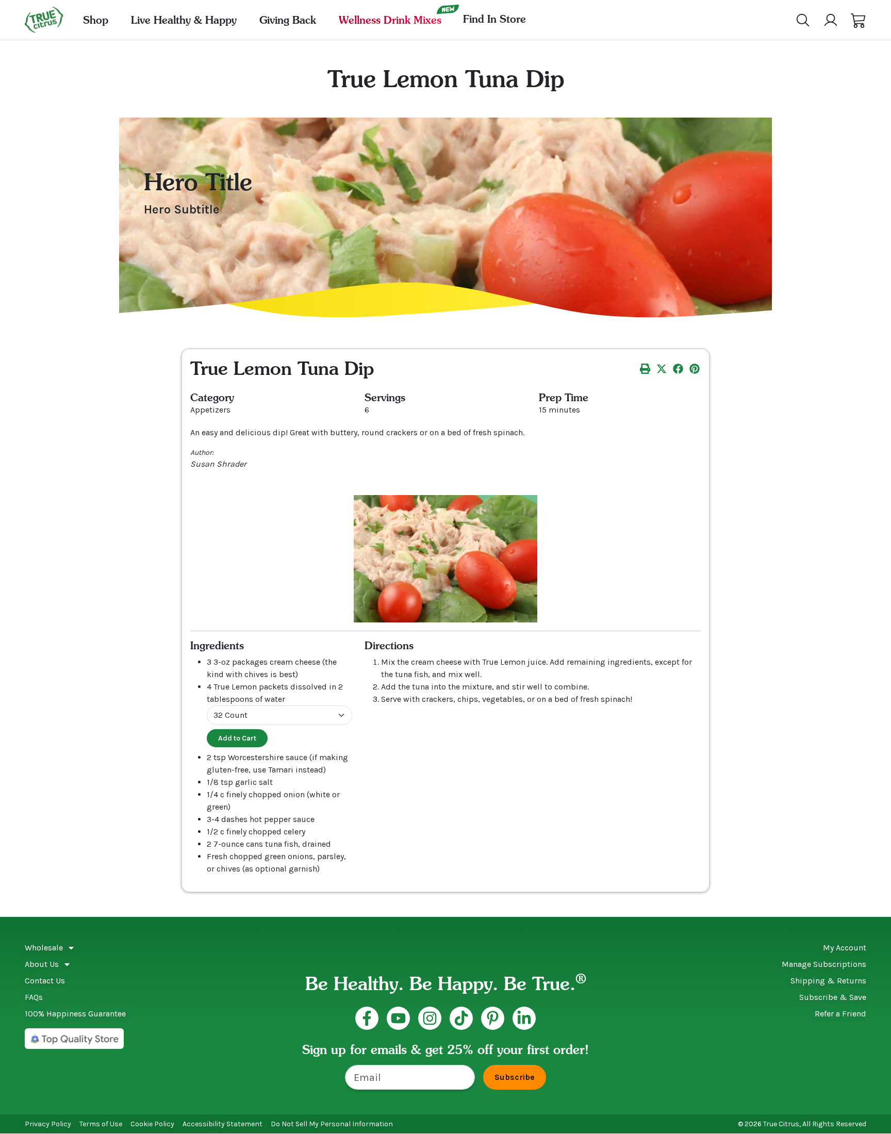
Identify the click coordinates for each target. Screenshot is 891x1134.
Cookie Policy (152, 1124)
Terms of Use (100, 1124)
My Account (844, 947)
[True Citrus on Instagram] (429, 1018)
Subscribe (514, 1077)
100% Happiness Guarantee (75, 1013)
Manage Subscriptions (824, 964)
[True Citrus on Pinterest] (492, 1018)
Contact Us (45, 980)
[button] (858, 20)
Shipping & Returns (828, 980)
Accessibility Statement (222, 1124)
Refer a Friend (840, 1013)
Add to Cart (237, 738)
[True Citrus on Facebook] (366, 1018)
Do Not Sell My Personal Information (332, 1124)
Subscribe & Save (832, 997)
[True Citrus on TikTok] (461, 1018)
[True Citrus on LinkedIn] (524, 1018)
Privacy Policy (48, 1124)
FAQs (34, 997)
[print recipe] (645, 368)
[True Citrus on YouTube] (398, 1018)
